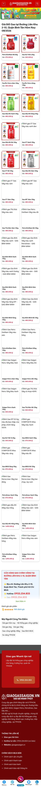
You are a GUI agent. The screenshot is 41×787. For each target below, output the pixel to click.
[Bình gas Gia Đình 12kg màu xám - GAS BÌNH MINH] (30, 276)
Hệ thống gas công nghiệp (27, 623)
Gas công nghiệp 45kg (11, 631)
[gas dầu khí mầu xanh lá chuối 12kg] (10, 103)
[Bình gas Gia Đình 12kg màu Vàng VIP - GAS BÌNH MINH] (10, 307)
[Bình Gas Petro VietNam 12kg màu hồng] (30, 337)
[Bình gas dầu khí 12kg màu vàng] (30, 103)
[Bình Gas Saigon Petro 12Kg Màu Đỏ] (30, 368)
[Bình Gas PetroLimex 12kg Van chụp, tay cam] (30, 484)
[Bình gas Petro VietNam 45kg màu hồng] (10, 543)
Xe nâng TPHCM (8, 635)
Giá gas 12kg (18, 627)
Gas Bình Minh (27, 631)
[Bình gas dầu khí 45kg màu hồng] (10, 512)
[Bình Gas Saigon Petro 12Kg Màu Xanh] (10, 396)
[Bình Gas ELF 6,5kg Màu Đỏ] (30, 43)
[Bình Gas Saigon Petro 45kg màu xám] (30, 543)
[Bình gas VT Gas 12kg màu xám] (10, 188)
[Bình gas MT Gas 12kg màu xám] (30, 188)
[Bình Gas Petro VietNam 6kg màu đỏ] (10, 43)
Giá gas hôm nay (8, 623)
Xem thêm (20, 601)
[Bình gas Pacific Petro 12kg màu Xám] (10, 72)
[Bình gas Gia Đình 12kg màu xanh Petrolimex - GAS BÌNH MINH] (30, 245)
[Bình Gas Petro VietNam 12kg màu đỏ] (30, 217)
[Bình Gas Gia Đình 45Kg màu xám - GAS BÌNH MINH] (30, 512)
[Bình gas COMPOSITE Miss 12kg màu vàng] (10, 455)
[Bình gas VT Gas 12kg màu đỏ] (10, 160)
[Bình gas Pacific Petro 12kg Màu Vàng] (30, 72)
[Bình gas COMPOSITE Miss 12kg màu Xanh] (30, 427)
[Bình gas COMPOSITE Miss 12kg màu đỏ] (30, 455)
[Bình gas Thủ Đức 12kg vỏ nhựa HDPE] (30, 396)
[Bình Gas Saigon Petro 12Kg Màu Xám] (10, 368)
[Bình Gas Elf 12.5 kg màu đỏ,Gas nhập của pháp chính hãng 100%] (10, 427)
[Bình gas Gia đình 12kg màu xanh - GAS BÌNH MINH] (10, 245)
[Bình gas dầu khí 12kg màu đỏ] (10, 131)
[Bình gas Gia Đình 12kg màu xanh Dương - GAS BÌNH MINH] (10, 276)
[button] (3, 4)
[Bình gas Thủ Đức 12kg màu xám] (10, 217)
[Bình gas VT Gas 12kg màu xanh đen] (30, 131)
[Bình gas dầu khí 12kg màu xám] (30, 160)
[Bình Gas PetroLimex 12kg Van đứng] (10, 484)
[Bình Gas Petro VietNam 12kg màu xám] (10, 337)
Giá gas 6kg (7, 627)
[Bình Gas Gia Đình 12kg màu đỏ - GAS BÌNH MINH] (30, 307)
